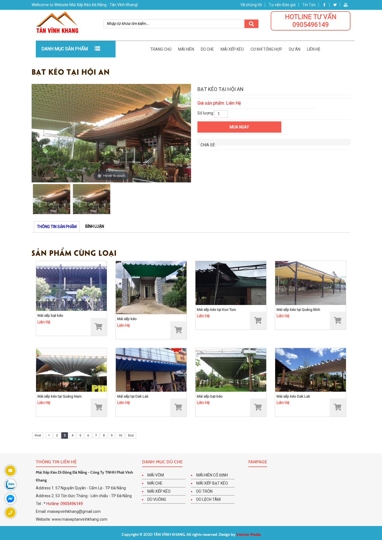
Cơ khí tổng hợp (266, 49)
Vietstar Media (248, 534)
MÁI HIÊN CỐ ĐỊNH (212, 475)
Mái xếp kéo (232, 49)
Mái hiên (186, 49)
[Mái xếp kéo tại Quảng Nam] (71, 369)
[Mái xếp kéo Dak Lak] (310, 369)
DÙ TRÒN (204, 491)
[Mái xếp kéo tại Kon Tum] (230, 282)
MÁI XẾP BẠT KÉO (212, 483)
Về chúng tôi (251, 5)
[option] (111, 133)
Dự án (294, 49)
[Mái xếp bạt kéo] (71, 285)
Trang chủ (160, 49)
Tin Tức (309, 5)
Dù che (207, 49)
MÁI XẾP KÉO (159, 491)
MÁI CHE (154, 483)
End (131, 435)
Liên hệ (313, 49)
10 (120, 435)
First (38, 435)
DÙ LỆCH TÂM (208, 499)
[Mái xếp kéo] (151, 287)
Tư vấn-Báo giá (282, 5)
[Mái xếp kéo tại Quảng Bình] (310, 282)
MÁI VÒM (155, 475)
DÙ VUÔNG (156, 499)
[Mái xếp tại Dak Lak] (151, 369)
